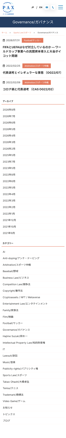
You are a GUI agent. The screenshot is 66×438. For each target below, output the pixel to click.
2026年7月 (9, 116)
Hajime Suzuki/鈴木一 (15, 336)
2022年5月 (9, 187)
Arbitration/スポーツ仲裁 (37, 66)
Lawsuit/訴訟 (10, 355)
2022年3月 (9, 200)
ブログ (6, 420)
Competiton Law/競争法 (16, 284)
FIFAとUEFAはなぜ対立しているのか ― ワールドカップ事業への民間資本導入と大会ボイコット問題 (32, 51)
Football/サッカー (32, 40)
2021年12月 (9, 220)
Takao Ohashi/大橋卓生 (16, 381)
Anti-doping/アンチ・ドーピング (21, 258)
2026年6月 (9, 122)
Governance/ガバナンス (16, 329)
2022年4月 (9, 194)
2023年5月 (9, 168)
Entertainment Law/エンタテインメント (25, 303)
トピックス (9, 414)
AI (4, 251)
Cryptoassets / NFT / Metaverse (21, 297)
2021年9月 (9, 233)
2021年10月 (9, 226)
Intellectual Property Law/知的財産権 (24, 342)
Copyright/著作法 (13, 290)
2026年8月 (9, 109)
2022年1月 (9, 213)
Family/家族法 (10, 310)
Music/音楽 (9, 362)
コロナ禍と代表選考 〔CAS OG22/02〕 (29, 89)
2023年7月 (9, 161)
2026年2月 (9, 148)
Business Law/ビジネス (16, 277)
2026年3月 (9, 142)
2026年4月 (9, 135)
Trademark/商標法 (13, 394)
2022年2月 (9, 207)
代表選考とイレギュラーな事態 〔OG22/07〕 (33, 72)
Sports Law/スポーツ (22, 32)
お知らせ (8, 407)
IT (4, 349)
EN (40, 7)
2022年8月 (9, 174)
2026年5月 (9, 129)
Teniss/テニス (10, 388)
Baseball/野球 (10, 271)
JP (32, 7)
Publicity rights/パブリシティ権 (20, 368)
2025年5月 (9, 155)
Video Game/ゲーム (14, 401)
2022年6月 (9, 181)
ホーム (4, 32)
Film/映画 (8, 316)
